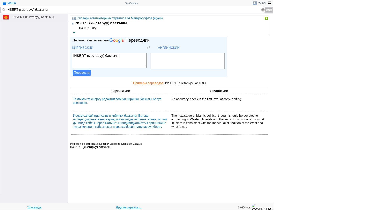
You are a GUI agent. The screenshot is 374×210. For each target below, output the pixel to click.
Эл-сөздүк (34, 207)
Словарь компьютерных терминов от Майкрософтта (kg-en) (120, 18)
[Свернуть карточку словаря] (266, 18)
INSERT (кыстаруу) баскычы (33, 17)
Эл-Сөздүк (131, 3)
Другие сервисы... (129, 207)
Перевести (82, 72)
